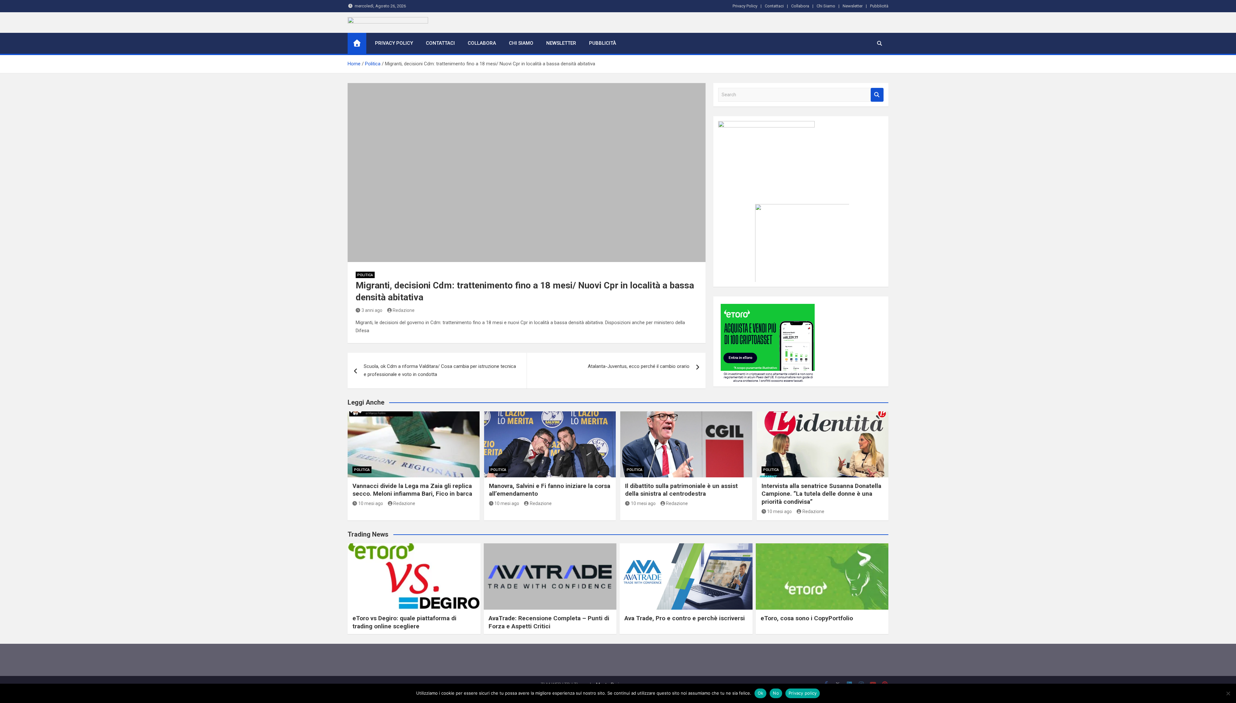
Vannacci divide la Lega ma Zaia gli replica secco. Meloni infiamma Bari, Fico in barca (412, 490)
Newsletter (853, 6)
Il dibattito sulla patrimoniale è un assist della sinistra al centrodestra (681, 490)
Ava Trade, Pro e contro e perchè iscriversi (684, 618)
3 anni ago (371, 310)
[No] (1228, 693)
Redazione (404, 310)
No (776, 693)
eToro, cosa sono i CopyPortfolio (807, 618)
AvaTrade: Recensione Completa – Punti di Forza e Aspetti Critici (549, 622)
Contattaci (774, 6)
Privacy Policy (745, 6)
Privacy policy (803, 693)
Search (877, 95)
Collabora (800, 6)
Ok (760, 693)
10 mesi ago (370, 503)
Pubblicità (879, 6)
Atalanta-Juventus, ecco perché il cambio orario (638, 366)
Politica (365, 275)
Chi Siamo (826, 6)
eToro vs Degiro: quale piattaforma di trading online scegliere (404, 622)
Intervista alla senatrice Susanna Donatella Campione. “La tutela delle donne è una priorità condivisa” (821, 493)
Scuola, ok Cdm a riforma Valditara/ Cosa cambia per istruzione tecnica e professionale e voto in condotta (440, 370)
